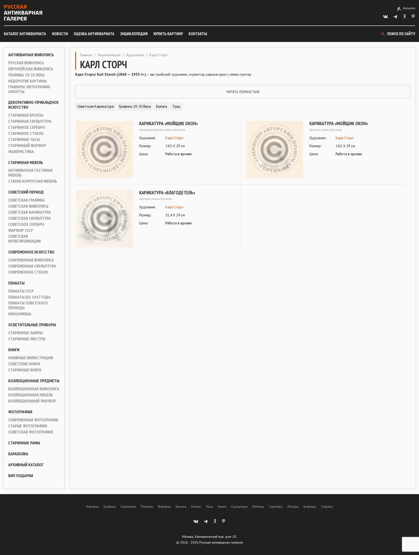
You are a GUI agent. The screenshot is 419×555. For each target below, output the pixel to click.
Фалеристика (21, 151)
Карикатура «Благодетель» (167, 193)
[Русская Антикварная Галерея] (23, 13)
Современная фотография (33, 419)
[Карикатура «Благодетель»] (104, 219)
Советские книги (24, 363)
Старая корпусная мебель (32, 181)
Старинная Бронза (25, 115)
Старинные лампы (25, 332)
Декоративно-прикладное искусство (33, 105)
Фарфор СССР (20, 230)
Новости (60, 33)
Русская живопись (26, 62)
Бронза (181, 506)
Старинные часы (24, 139)
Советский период (26, 192)
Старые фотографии (27, 426)
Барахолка (18, 453)
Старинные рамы (24, 443)
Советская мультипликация (24, 239)
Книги (13, 349)
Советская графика (26, 200)
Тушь (176, 106)
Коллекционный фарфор (32, 401)
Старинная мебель (25, 162)
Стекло (196, 506)
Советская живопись (28, 206)
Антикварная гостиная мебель (30, 173)
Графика (110, 506)
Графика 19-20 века (26, 75)
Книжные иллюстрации (30, 357)
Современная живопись (31, 260)
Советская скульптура (29, 218)
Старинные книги (24, 369)
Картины (92, 506)
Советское (128, 506)
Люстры (292, 506)
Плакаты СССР (21, 291)
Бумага (161, 106)
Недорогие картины (27, 81)
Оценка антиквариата (94, 33)
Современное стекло (28, 272)
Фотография (20, 411)
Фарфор (164, 506)
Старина (327, 506)
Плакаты (16, 283)
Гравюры (309, 506)
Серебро (275, 506)
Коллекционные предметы (33, 380)
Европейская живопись (30, 68)
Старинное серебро (26, 127)
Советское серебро (26, 224)
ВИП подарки (20, 475)
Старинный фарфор (27, 145)
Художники (135, 55)
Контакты (198, 33)
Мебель (258, 506)
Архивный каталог (25, 464)
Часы (209, 506)
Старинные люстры (26, 338)
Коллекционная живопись (33, 388)
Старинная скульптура (29, 121)
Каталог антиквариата (25, 33)
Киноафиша (19, 313)
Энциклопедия (134, 33)
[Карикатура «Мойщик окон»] (104, 150)
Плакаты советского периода (28, 305)
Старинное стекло (26, 133)
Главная (86, 55)
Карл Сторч (174, 138)
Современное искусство (31, 252)
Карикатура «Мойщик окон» (168, 123)
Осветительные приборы (32, 324)
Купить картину (168, 33)
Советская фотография (30, 432)
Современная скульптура (32, 266)
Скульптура (239, 506)
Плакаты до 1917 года (29, 297)
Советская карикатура (29, 212)
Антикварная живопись (31, 54)
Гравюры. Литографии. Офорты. (29, 89)
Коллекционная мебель (30, 394)
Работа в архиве (178, 154)
